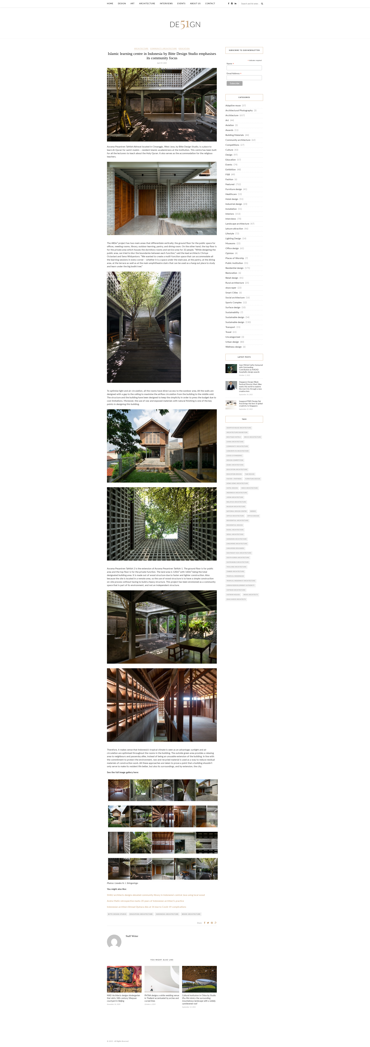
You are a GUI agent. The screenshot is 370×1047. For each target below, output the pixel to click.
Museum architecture (236, 506)
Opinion (229, 253)
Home (110, 3)
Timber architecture (235, 571)
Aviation (229, 125)
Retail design (231, 278)
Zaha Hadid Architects (236, 599)
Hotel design (231, 199)
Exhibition (230, 170)
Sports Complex (233, 303)
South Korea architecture (238, 557)
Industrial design (233, 204)
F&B (227, 175)
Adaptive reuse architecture (239, 428)
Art (133, 3)
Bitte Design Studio (117, 914)
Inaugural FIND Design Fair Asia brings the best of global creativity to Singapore (251, 403)
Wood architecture (191, 914)
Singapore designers (235, 548)
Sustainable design (234, 317)
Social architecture (235, 298)
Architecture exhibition (237, 432)
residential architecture (237, 520)
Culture (229, 150)
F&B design (249, 474)
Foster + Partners (234, 479)
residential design (235, 525)
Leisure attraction (234, 229)
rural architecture (235, 530)
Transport (230, 327)
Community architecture (163, 48)
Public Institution (234, 263)
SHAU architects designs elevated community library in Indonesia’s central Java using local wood (156, 895)
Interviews (166, 3)
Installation (231, 209)
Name (230, 63)
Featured (229, 184)
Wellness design (233, 347)
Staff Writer (132, 936)
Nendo (253, 511)
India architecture (249, 488)
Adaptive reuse (233, 106)
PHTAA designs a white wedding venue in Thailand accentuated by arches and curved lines (162, 998)
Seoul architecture (235, 534)
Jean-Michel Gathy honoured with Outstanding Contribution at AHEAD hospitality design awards (251, 368)
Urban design (232, 342)
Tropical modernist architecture (241, 581)
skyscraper (230, 288)
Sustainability (232, 312)
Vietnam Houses (233, 594)
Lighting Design (233, 239)
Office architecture (235, 516)
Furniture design (233, 189)
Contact (210, 3)
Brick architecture (252, 437)
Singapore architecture (237, 543)
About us (195, 3)
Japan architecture (235, 497)
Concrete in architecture (238, 451)
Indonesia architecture (167, 914)
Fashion (229, 179)
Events (181, 3)
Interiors (229, 214)
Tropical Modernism (235, 576)
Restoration (231, 273)
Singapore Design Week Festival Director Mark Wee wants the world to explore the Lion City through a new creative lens (250, 386)
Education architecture (141, 914)
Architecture (147, 3)
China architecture (235, 441)
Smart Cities (231, 293)
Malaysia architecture (236, 502)
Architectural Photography (239, 110)
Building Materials (234, 135)
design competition (235, 460)
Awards (229, 130)
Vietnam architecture (236, 590)
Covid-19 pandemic (234, 455)
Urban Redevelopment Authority (241, 585)
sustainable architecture (238, 562)
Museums (230, 243)
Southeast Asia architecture (239, 553)
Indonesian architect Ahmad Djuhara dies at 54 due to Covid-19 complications (146, 907)
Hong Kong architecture (237, 483)
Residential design (234, 268)
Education (184, 48)
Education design (234, 474)
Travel (228, 332)
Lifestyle (229, 234)
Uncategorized (232, 337)
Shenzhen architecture (237, 539)
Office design (232, 248)
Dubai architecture (235, 465)
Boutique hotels (234, 437)
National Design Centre (237, 511)
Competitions (232, 145)
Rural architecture (234, 283)
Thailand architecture (236, 567)
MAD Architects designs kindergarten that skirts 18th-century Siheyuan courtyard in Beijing (123, 998)
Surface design (232, 307)
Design (122, 3)
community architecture (237, 446)
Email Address (234, 73)
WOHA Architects (251, 594)
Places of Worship (234, 258)
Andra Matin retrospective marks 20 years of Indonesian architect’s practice (145, 901)
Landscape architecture (237, 224)
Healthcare (231, 194)
